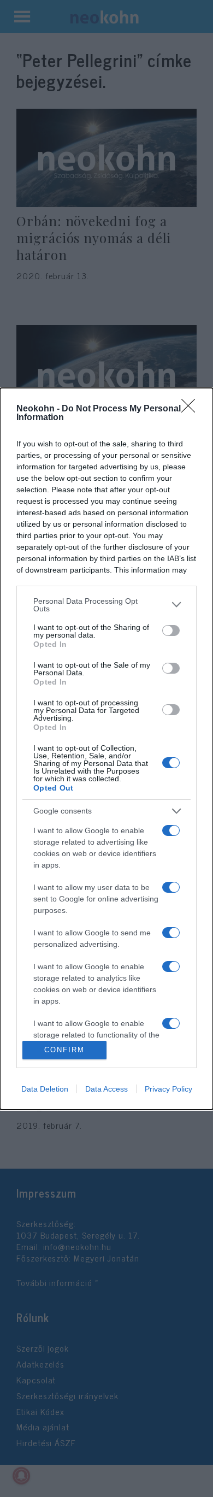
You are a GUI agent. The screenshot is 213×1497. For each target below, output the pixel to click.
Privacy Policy (168, 1089)
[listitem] (106, 604)
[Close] (191, 409)
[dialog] (106, 749)
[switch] (171, 630)
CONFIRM (64, 1050)
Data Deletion (44, 1089)
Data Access (106, 1089)
